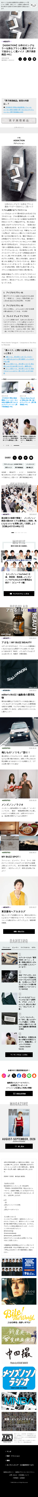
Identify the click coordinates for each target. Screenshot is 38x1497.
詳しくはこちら (33, 5)
